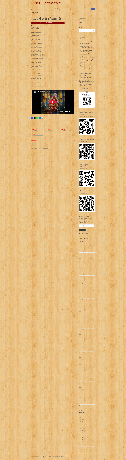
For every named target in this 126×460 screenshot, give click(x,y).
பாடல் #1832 (81, 348)
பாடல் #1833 (81, 345)
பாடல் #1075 (81, 281)
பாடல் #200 (81, 302)
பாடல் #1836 (81, 338)
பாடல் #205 (81, 290)
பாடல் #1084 (81, 260)
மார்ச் (82, 412)
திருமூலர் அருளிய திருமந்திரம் (46, 2)
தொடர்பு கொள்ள (85, 9)
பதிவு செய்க (82, 230)
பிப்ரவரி (82, 414)
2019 (82, 432)
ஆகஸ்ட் (82, 244)
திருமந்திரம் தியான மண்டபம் (72, 9)
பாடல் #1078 (81, 274)
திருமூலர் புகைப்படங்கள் (84, 68)
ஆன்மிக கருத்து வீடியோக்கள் (85, 60)
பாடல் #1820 (81, 375)
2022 (82, 426)
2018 (82, 435)
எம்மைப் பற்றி (47, 9)
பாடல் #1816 (81, 387)
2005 (81, 444)
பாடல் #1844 (81, 313)
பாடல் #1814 (81, 391)
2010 (81, 441)
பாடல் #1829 (81, 355)
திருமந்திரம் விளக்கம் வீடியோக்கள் (86, 57)
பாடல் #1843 (81, 320)
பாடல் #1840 (81, 329)
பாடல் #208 (81, 283)
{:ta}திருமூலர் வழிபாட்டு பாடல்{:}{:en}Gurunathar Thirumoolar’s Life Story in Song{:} (87, 52)
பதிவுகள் (39, 9)
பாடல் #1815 (81, 389)
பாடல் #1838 (81, 334)
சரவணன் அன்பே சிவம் (83, 168)
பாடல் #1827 (81, 359)
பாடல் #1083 (81, 262)
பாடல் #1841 (81, 327)
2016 (81, 439)
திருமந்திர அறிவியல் (83, 63)
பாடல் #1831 (81, 350)
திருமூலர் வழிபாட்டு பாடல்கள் (58, 22)
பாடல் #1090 (81, 246)
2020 (82, 430)
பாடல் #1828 (81, 357)
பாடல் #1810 (81, 401)
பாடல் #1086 (81, 256)
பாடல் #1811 (81, 398)
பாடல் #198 (81, 306)
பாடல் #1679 (47, 129)
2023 (82, 423)
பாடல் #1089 (81, 249)
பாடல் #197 (81, 308)
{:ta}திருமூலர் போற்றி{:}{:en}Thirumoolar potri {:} (85, 44)
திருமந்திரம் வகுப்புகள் (57, 9)
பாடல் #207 (81, 285)
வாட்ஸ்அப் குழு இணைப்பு (83, 88)
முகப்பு (32, 9)
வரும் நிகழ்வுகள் (35, 12)
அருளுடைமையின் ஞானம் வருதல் (85, 378)
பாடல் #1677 (62, 129)
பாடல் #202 (81, 297)
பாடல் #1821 (81, 373)
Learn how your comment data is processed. (54, 178)
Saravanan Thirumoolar (40, 22)
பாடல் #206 (81, 288)
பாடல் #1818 (81, 382)
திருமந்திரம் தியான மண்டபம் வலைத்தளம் (86, 116)
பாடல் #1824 (81, 366)
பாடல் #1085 (81, 258)
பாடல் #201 (81, 299)
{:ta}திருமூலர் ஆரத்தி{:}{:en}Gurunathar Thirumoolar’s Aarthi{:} (87, 48)
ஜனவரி (82, 417)
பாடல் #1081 (81, 267)
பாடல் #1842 (81, 325)
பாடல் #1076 (81, 279)
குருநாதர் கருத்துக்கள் (84, 62)
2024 (81, 421)
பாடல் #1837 (81, 336)
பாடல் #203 (81, 295)
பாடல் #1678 (33, 129)
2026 (82, 241)
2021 (82, 428)
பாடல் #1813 (81, 394)
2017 (81, 437)
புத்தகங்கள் (82, 65)
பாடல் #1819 (81, 380)
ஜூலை (82, 405)
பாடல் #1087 (81, 253)
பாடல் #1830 (81, 352)
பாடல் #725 (72, 140)
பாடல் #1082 (81, 265)
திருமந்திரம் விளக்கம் (83, 56)
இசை (81, 66)
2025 (82, 419)
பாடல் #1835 (81, 341)
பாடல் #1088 (81, 251)
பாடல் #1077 (81, 276)
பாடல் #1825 (81, 364)
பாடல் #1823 (81, 368)
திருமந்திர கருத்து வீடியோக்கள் (85, 59)
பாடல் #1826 (81, 361)
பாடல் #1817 (81, 384)
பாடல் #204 (81, 292)
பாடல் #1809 (81, 403)
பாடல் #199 (81, 304)
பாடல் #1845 (81, 311)
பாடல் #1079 (81, 272)
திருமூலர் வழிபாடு (83, 38)
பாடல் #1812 (81, 396)
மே (81, 408)
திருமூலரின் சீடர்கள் (83, 54)
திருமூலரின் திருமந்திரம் (83, 141)
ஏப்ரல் (82, 410)
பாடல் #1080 (81, 269)
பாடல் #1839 (81, 331)
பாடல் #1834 (81, 343)
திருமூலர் (81, 37)
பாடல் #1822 (81, 371)
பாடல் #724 (33, 140)
